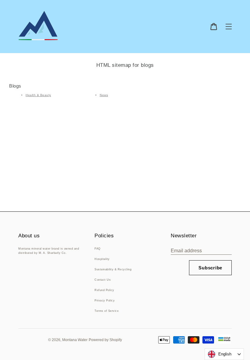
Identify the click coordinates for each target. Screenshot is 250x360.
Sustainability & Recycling (113, 269)
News (104, 95)
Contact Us (103, 279)
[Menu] (228, 26)
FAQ (98, 248)
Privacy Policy (105, 300)
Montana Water (75, 340)
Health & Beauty (38, 95)
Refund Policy (104, 290)
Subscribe (210, 267)
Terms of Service (107, 310)
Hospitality (102, 259)
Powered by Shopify (105, 340)
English (224, 354)
